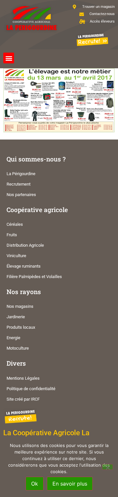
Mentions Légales (23, 378)
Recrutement (18, 184)
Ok (34, 483)
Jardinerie (16, 316)
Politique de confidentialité (31, 388)
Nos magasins (20, 306)
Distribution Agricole (25, 245)
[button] (8, 58)
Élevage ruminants (24, 266)
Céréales (15, 224)
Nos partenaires (21, 194)
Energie (13, 337)
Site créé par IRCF (23, 399)
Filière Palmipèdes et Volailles (34, 276)
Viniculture (16, 255)
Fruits (12, 234)
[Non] (107, 467)
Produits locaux (21, 327)
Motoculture (18, 348)
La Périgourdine (21, 173)
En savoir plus (69, 483)
